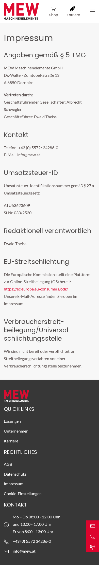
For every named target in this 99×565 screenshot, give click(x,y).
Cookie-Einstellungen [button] (23, 493)
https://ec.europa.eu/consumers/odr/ (36, 288)
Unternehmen (16, 430)
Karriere (11, 440)
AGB (8, 464)
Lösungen (12, 421)
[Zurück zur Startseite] (21, 11)
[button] (92, 11)
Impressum (13, 483)
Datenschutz (15, 474)
